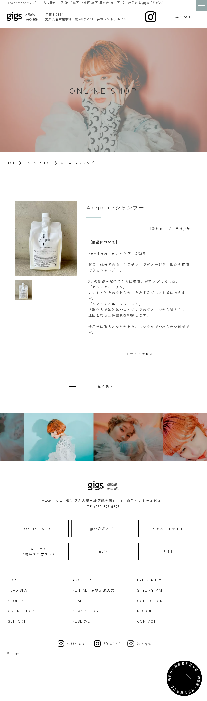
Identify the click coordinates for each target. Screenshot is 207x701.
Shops (144, 643)
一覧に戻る (103, 386)
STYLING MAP (150, 590)
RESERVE (81, 621)
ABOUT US (82, 579)
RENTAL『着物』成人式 (93, 590)
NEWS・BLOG (85, 610)
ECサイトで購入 (138, 354)
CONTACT (183, 16)
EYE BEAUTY (149, 579)
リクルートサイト (168, 528)
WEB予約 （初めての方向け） (39, 551)
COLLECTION (150, 600)
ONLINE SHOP (37, 162)
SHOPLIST (17, 600)
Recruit (112, 643)
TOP (12, 579)
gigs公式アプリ (103, 528)
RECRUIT (145, 610)
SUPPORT (17, 621)
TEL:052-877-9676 (103, 506)
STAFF (78, 600)
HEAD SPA (17, 590)
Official (76, 644)
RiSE (168, 551)
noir (103, 551)
